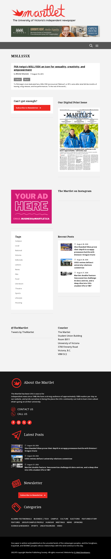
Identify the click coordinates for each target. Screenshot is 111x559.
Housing (18, 302)
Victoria (18, 255)
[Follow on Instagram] (19, 422)
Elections (75, 519)
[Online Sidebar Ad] (31, 222)
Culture (17, 79)
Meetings (60, 522)
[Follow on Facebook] (13, 422)
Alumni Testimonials (21, 519)
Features (15, 522)
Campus (18, 241)
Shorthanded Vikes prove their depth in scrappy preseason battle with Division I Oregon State (85, 251)
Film (16, 274)
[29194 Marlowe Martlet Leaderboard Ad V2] (55, 36)
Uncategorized (47, 526)
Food (17, 279)
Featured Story (89, 519)
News (17, 269)
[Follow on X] (24, 422)
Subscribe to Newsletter (27, 108)
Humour (50, 522)
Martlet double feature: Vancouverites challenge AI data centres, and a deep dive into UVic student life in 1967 (85, 280)
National (18, 250)
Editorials (19, 260)
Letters (18, 264)
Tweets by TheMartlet (22, 332)
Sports (18, 293)
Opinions (78, 522)
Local (17, 245)
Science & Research (20, 526)
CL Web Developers (82, 552)
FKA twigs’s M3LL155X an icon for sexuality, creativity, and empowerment (49, 68)
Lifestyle (18, 298)
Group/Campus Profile (33, 522)
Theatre (18, 288)
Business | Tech (41, 519)
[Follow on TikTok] (29, 422)
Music (27, 79)
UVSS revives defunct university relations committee (83, 265)
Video (59, 526)
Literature (19, 283)
